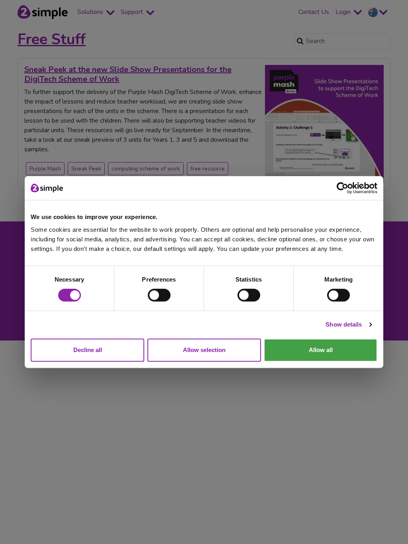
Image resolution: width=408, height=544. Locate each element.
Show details (344, 324)
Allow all (321, 349)
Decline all (87, 349)
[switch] (159, 295)
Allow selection (204, 349)
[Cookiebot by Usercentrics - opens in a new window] (342, 188)
